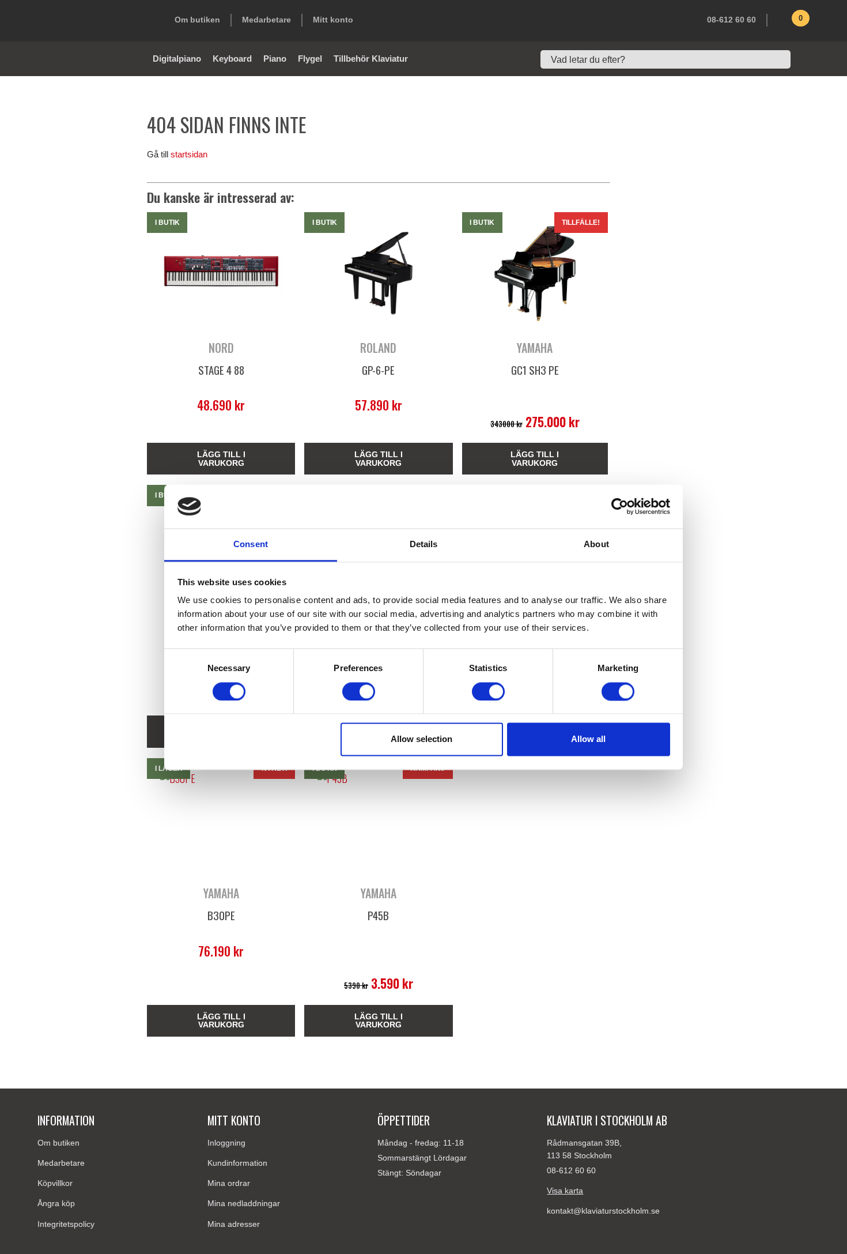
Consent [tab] (250, 544)
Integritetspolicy (65, 1224)
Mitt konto (333, 19)
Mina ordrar (228, 1183)
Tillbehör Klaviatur (371, 58)
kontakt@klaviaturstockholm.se (603, 1210)
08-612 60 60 (731, 19)
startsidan (189, 154)
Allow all (588, 739)
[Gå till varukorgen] (783, 22)
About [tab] (596, 544)
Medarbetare (266, 19)
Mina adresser (233, 1224)
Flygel (310, 58)
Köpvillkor (55, 1183)
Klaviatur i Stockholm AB (95, 20)
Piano (274, 58)
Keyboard (232, 58)
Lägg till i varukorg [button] (221, 458)
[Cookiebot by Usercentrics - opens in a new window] (619, 506)
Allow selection (421, 739)
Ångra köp (56, 1203)
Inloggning (226, 1142)
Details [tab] (424, 544)
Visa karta (565, 1190)
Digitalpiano (177, 58)
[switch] (358, 691)
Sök (804, 59)
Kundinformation (237, 1163)
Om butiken (197, 19)
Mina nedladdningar (243, 1203)
